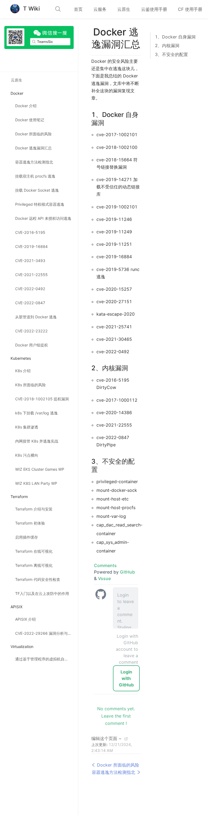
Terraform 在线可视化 (34, 551)
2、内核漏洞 (167, 45)
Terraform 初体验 (30, 523)
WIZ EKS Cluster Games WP (39, 469)
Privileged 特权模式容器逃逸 (39, 204)
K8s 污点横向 (26, 455)
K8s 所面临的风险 (30, 384)
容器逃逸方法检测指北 (34, 162)
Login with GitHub (126, 678)
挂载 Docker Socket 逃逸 (37, 190)
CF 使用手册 (190, 9)
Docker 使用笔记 (29, 119)
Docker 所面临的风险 (33, 134)
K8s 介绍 (23, 370)
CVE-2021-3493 (30, 260)
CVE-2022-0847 (30, 302)
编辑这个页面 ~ (106, 738)
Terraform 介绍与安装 (34, 509)
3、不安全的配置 (171, 54)
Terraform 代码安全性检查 (37, 579)
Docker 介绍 (26, 105)
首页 (78, 9)
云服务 (99, 9)
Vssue (104, 578)
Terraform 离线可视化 (34, 565)
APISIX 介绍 (25, 619)
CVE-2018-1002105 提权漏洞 (42, 399)
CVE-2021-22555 (31, 274)
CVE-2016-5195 (30, 232)
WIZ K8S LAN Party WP (36, 483)
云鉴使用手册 (154, 9)
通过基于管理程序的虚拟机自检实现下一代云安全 (46, 659)
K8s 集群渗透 (26, 427)
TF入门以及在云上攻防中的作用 (42, 593)
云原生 (123, 9)
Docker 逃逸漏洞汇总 (33, 148)
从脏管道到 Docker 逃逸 (36, 317)
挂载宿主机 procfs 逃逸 (35, 176)
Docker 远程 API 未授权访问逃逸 (43, 218)
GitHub (127, 572)
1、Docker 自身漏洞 (175, 36)
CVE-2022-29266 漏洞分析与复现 (45, 633)
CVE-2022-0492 (30, 288)
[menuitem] (78, 9)
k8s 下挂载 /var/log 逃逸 (36, 413)
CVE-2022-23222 (31, 331)
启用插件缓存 (26, 537)
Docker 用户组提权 (31, 345)
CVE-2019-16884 (31, 246)
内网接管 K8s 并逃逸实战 (36, 441)
